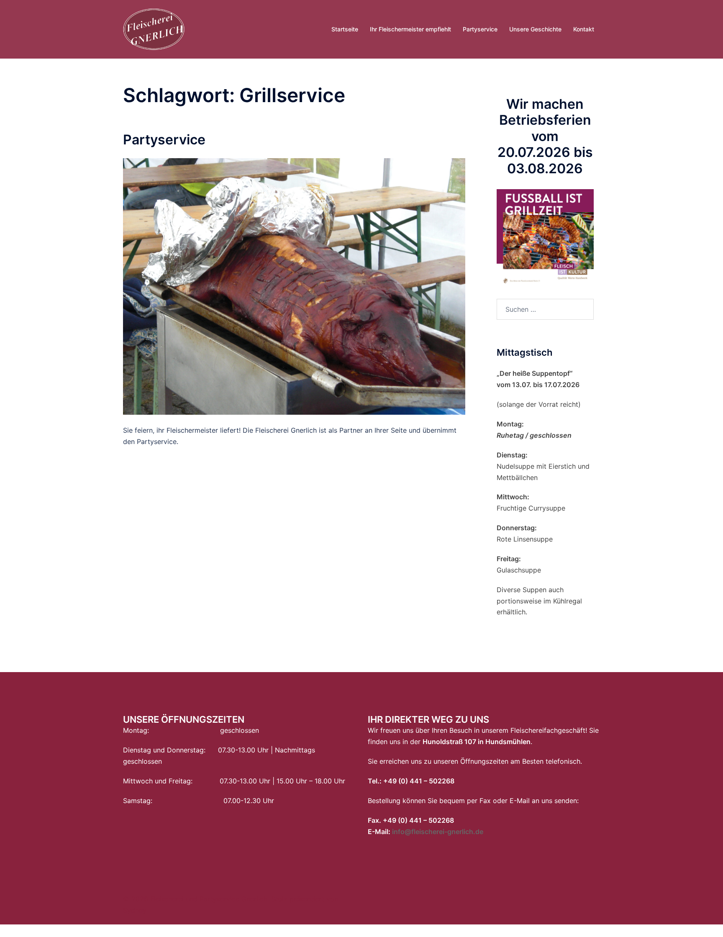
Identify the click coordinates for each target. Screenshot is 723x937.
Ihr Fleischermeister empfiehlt (410, 29)
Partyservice (480, 29)
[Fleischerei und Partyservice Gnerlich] (154, 28)
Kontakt (583, 29)
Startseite (344, 29)
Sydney (134, 910)
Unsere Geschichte (535, 29)
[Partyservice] (294, 286)
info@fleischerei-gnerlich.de (437, 831)
